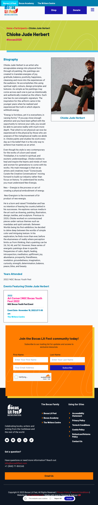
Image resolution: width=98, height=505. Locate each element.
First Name (18, 354)
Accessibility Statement (78, 414)
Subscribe (67, 367)
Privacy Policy (78, 420)
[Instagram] (19, 440)
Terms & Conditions (81, 425)
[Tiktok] (31, 440)
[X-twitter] (25, 440)
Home (9, 28)
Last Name (55, 354)
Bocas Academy (51, 418)
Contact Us (77, 441)
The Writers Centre (52, 422)
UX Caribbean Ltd (35, 495)
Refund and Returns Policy (81, 435)
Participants (20, 28)
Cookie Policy (78, 429)
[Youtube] (7, 440)
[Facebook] (13, 440)
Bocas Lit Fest (50, 413)
